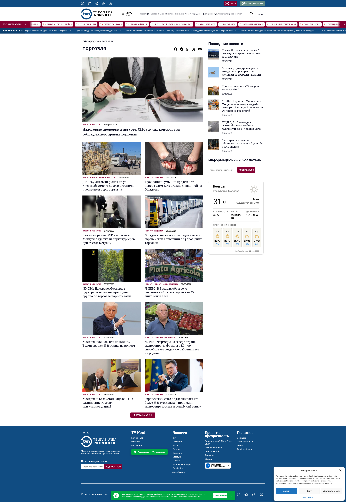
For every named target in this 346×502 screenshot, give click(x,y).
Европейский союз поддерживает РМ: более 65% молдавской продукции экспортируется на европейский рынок (173, 402)
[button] (340, 470)
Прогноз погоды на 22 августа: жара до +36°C (65, 30)
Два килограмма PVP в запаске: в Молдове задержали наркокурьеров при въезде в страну (108, 239)
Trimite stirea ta (244, 449)
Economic (177, 453)
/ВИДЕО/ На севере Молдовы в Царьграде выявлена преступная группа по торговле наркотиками (106, 292)
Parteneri (135, 441)
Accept (286, 491)
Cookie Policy (307, 497)
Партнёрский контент (232, 14)
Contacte (241, 438)
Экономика (179, 14)
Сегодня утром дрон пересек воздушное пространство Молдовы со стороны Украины (241, 71)
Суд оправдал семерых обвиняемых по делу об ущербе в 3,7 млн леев (242, 143)
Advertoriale (178, 472)
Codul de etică (212, 451)
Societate (177, 441)
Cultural (176, 460)
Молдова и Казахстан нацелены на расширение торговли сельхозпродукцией (107, 402)
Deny (309, 491)
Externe (176, 449)
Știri (174, 438)
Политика (169, 14)
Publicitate (136, 445)
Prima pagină (90, 41)
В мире (161, 14)
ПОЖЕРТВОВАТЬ (220, 495)
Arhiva (240, 445)
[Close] (231, 495)
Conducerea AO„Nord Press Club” (218, 442)
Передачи (196, 14)
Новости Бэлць (99, 177)
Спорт (188, 14)
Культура (218, 14)
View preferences (331, 491)
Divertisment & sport (182, 464)
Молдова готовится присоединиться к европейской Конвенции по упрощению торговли (173, 239)
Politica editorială (213, 447)
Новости (143, 14)
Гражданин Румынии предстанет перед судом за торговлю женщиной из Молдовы (173, 185)
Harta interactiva (245, 441)
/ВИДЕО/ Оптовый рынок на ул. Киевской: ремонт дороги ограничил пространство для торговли (108, 185)
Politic (175, 445)
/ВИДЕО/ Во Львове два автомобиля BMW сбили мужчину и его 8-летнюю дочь (246, 30)
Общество (152, 14)
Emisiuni (176, 468)
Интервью (208, 14)
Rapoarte (209, 455)
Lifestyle (176, 456)
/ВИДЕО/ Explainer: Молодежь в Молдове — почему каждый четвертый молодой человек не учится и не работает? (147, 30)
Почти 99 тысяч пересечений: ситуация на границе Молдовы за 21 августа (241, 53)
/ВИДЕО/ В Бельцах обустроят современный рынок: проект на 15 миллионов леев (169, 292)
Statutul (208, 459)
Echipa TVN (137, 438)
